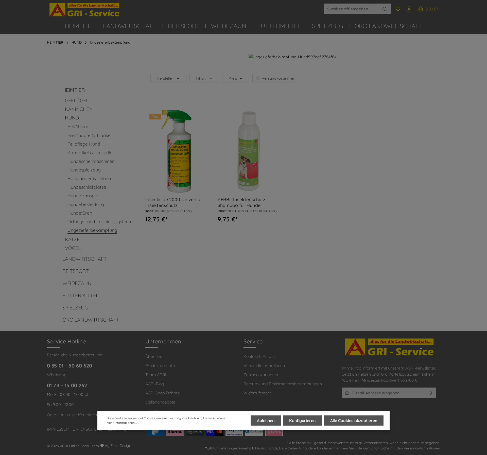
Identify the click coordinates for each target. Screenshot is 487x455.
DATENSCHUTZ (87, 429)
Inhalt (201, 78)
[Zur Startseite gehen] (85, 10)
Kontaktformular (93, 414)
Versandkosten (375, 443)
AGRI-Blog (154, 383)
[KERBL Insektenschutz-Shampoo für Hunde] (249, 151)
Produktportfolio (160, 365)
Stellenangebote (160, 402)
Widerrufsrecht (257, 392)
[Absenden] (431, 392)
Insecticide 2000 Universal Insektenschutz (173, 202)
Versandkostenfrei (278, 78)
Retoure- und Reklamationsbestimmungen (283, 383)
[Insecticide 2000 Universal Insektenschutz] (176, 151)
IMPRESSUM (58, 429)
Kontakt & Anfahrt (260, 356)
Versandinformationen (264, 365)
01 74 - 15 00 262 (67, 385)
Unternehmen (163, 341)
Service (253, 341)
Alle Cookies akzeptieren (353, 420)
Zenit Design (120, 445)
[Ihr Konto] (409, 9)
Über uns (153, 356)
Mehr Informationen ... (122, 423)
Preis (233, 78)
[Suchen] (385, 8)
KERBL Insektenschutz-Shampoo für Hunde (242, 202)
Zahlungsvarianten (261, 374)
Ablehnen (265, 420)
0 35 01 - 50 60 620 (69, 365)
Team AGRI (155, 374)
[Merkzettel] (398, 9)
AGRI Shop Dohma (162, 392)
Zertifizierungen (159, 411)
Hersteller (165, 78)
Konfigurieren (302, 420)
